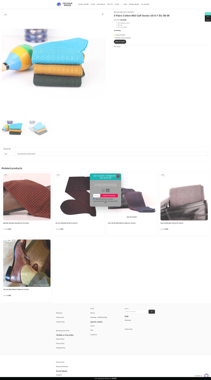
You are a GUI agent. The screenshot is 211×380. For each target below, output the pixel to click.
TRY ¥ (207, 17)
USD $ (207, 13)
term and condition (108, 199)
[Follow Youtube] (108, 190)
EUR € (207, 20)
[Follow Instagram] (103, 190)
